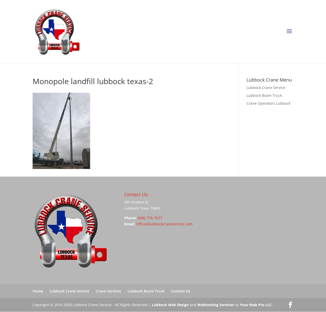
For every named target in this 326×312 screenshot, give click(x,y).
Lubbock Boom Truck (264, 95)
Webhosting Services (215, 304)
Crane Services (108, 291)
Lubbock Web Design (170, 304)
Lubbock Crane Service (266, 87)
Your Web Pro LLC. (256, 304)
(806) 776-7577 (150, 217)
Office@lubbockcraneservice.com (164, 224)
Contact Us (180, 291)
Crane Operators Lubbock (268, 103)
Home (38, 291)
